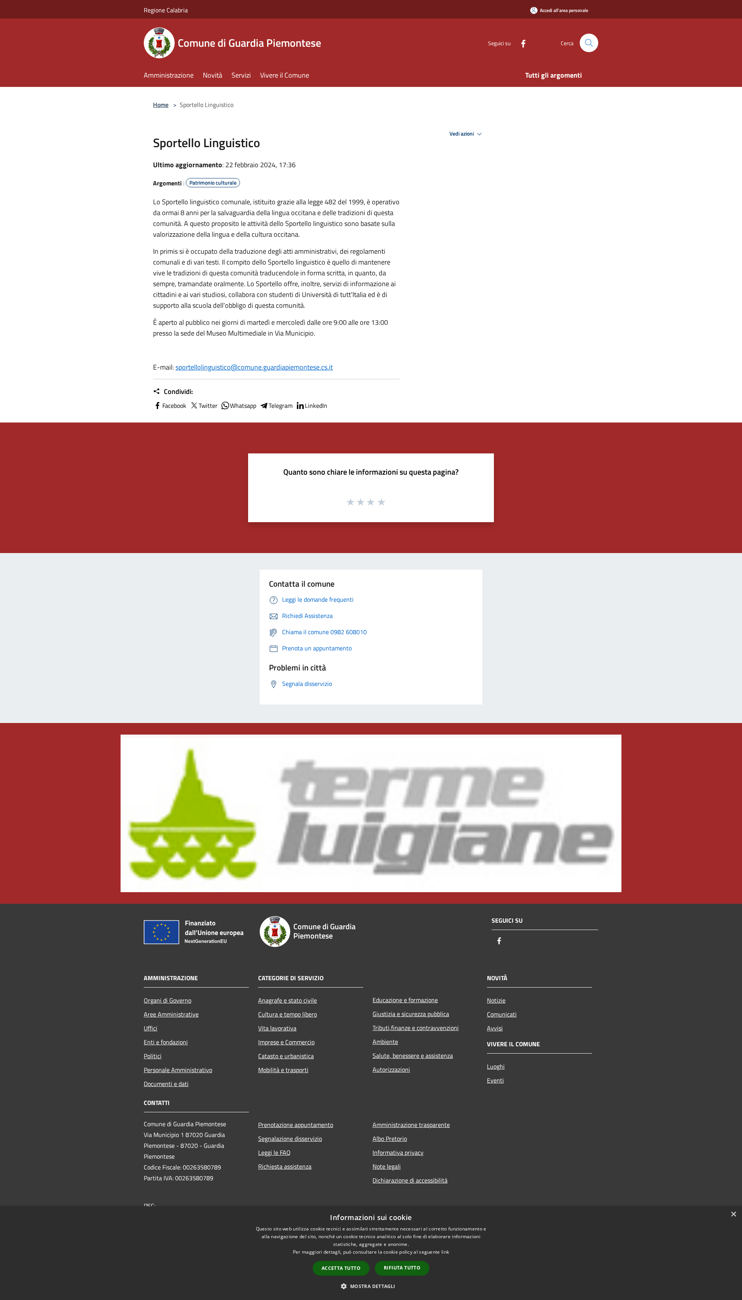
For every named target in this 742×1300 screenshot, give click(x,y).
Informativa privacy (398, 1152)
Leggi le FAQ (274, 1152)
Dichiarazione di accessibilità (410, 1180)
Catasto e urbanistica (286, 1056)
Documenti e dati (166, 1083)
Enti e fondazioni (166, 1042)
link (445, 1252)
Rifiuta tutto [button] (402, 1267)
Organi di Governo (167, 1000)
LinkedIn (316, 405)
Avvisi (495, 1028)
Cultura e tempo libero (287, 1014)
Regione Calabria (166, 10)
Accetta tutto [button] (341, 1268)
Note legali (387, 1166)
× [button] (733, 1214)
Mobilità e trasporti (283, 1069)
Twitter (208, 405)
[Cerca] (589, 43)
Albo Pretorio (390, 1138)
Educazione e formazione (405, 1000)
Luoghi (496, 1066)
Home (160, 104)
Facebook (174, 405)
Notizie (496, 1000)
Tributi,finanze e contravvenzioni (416, 1027)
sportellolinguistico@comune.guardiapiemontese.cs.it (254, 367)
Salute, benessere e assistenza (413, 1055)
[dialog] (371, 1253)
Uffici (150, 1028)
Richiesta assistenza (284, 1166)
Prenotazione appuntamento (295, 1124)
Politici (153, 1056)
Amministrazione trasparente (411, 1124)
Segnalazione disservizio (290, 1138)
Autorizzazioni (391, 1069)
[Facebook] (520, 42)
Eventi (495, 1080)
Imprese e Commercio (286, 1042)
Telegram (281, 405)
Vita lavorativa (277, 1028)
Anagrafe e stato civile (287, 1000)
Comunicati (502, 1014)
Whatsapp (243, 405)
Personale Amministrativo (178, 1069)
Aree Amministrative (171, 1014)
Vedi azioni (462, 133)
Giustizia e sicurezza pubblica (411, 1013)
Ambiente (385, 1041)
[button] (371, 1286)
